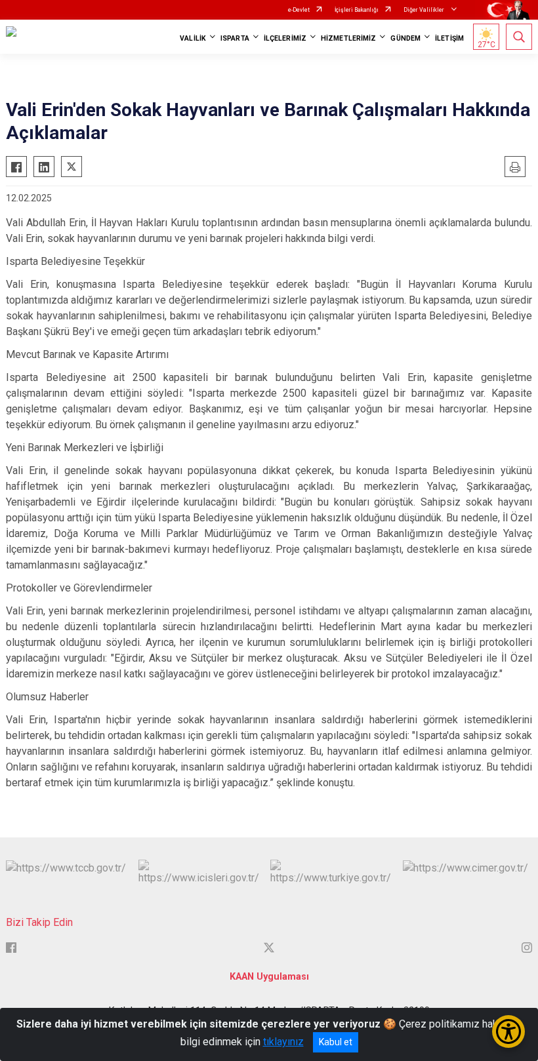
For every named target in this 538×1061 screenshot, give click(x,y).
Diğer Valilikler (424, 10)
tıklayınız (283, 1041)
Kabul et (335, 1042)
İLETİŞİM (449, 38)
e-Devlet (299, 10)
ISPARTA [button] (234, 38)
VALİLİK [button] (193, 38)
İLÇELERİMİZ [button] (285, 38)
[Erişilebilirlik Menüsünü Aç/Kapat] (508, 1031)
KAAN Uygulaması (269, 976)
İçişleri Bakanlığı (357, 10)
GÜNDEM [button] (405, 38)
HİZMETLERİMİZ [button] (348, 38)
